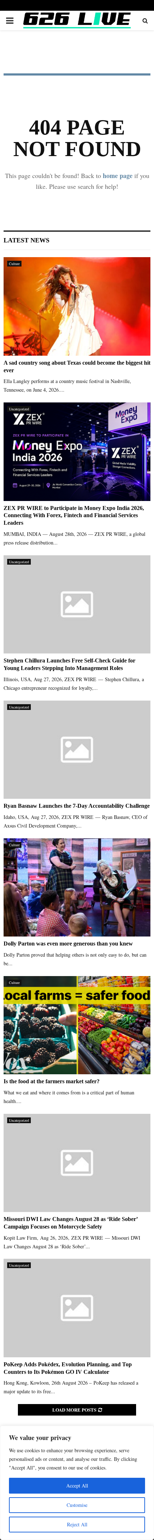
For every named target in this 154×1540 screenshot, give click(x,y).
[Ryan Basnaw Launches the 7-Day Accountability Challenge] (77, 750)
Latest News (26, 240)
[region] (77, 1483)
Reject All (77, 1524)
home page (118, 175)
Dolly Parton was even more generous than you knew (68, 943)
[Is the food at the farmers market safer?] (77, 1025)
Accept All (77, 1485)
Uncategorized (19, 408)
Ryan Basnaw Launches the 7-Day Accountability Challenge (77, 806)
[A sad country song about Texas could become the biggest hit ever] (77, 306)
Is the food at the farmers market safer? (52, 1081)
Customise (77, 1505)
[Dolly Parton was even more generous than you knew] (77, 887)
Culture (14, 263)
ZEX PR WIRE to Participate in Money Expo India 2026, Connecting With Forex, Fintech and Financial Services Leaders (74, 515)
